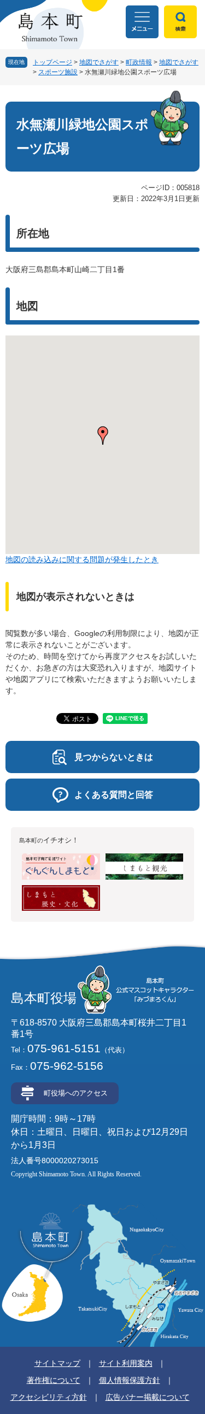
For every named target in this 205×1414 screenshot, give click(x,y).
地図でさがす (99, 62)
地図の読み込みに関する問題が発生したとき (82, 559)
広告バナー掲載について (148, 1397)
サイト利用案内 (126, 1363)
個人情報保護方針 (129, 1380)
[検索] (180, 21)
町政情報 (139, 62)
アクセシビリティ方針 (48, 1397)
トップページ (52, 62)
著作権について (53, 1380)
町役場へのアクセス (76, 1093)
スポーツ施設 (58, 72)
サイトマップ (57, 1363)
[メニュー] (142, 21)
